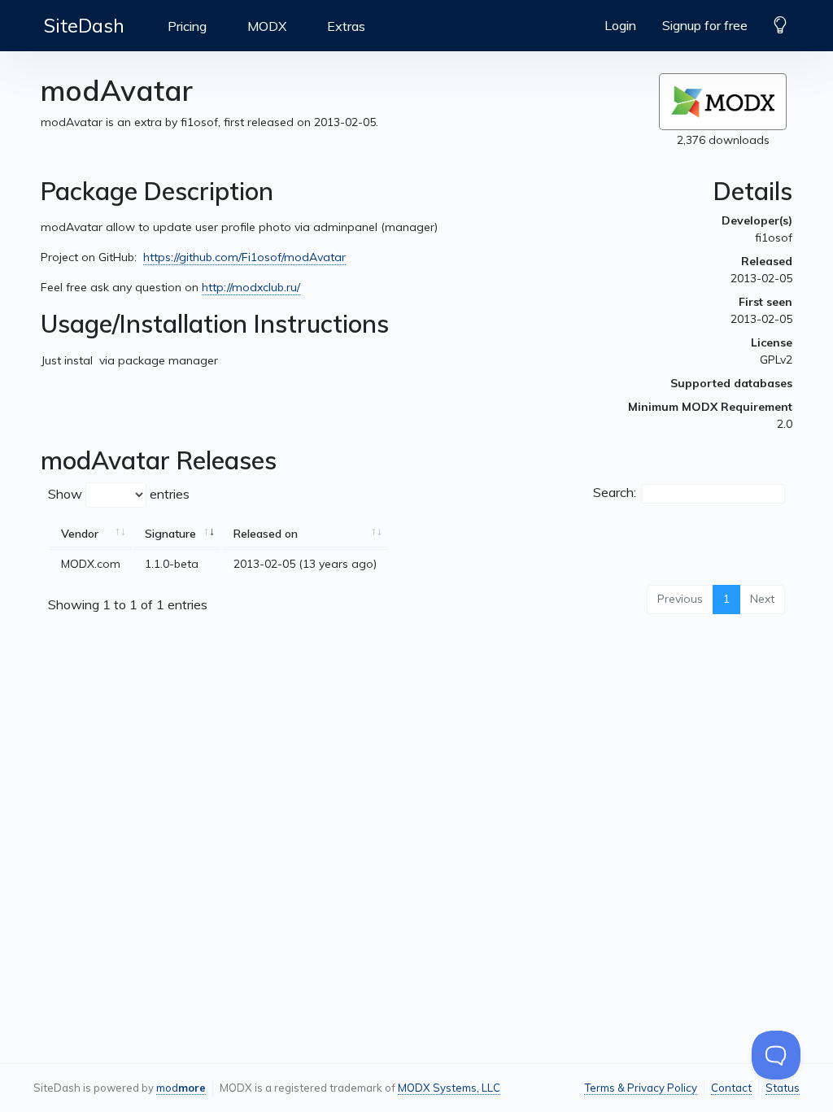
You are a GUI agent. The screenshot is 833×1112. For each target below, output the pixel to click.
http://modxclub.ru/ (251, 287)
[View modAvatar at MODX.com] (723, 101)
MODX (266, 26)
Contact (731, 1087)
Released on (265, 533)
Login (620, 25)
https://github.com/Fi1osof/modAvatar (244, 257)
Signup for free (705, 25)
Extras (346, 26)
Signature (170, 533)
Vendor (79, 533)
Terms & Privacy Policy (640, 1087)
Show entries (119, 494)
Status (782, 1087)
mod (181, 1087)
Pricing (187, 26)
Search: (614, 492)
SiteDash (84, 25)
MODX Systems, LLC (449, 1087)
